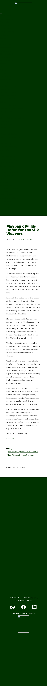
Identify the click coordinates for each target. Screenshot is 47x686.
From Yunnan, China (9, 198)
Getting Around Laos (9, 172)
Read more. (11, 438)
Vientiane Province (8, 60)
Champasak (5, 67)
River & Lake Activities (10, 137)
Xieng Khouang (7, 31)
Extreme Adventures (9, 92)
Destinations (5, 15)
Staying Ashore (6, 150)
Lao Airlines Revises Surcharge (21, 455)
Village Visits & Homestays (12, 118)
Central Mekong (7, 166)
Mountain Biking (7, 98)
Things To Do (5, 76)
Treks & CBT (5, 82)
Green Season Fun (8, 95)
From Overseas (6, 194)
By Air (2, 178)
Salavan (3, 73)
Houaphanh (5, 35)
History (3, 153)
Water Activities (7, 79)
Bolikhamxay (5, 51)
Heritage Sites (6, 111)
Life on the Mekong (8, 159)
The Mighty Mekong (8, 146)
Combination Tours (8, 86)
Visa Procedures (7, 185)
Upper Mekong (6, 162)
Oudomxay (4, 38)
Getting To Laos (6, 175)
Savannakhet (5, 57)
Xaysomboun (6, 44)
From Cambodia (7, 204)
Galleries (4, 114)
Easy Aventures (6, 89)
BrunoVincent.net (25, 600)
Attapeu (3, 63)
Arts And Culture (7, 124)
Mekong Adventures (9, 105)
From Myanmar (6, 201)
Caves (2, 130)
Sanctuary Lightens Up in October (23, 451)
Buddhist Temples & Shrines (12, 108)
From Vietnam (6, 207)
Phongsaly (4, 25)
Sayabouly (4, 22)
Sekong (3, 70)
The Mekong (5, 143)
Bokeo (2, 41)
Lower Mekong (6, 169)
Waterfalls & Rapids (8, 134)
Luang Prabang (6, 19)
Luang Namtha (6, 28)
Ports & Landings (7, 156)
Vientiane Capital (7, 54)
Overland (4, 182)
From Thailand (6, 210)
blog (10, 448)
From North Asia (7, 191)
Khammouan (6, 47)
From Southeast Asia (9, 188)
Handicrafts (5, 127)
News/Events (6, 214)
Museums (4, 121)
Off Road (3, 102)
